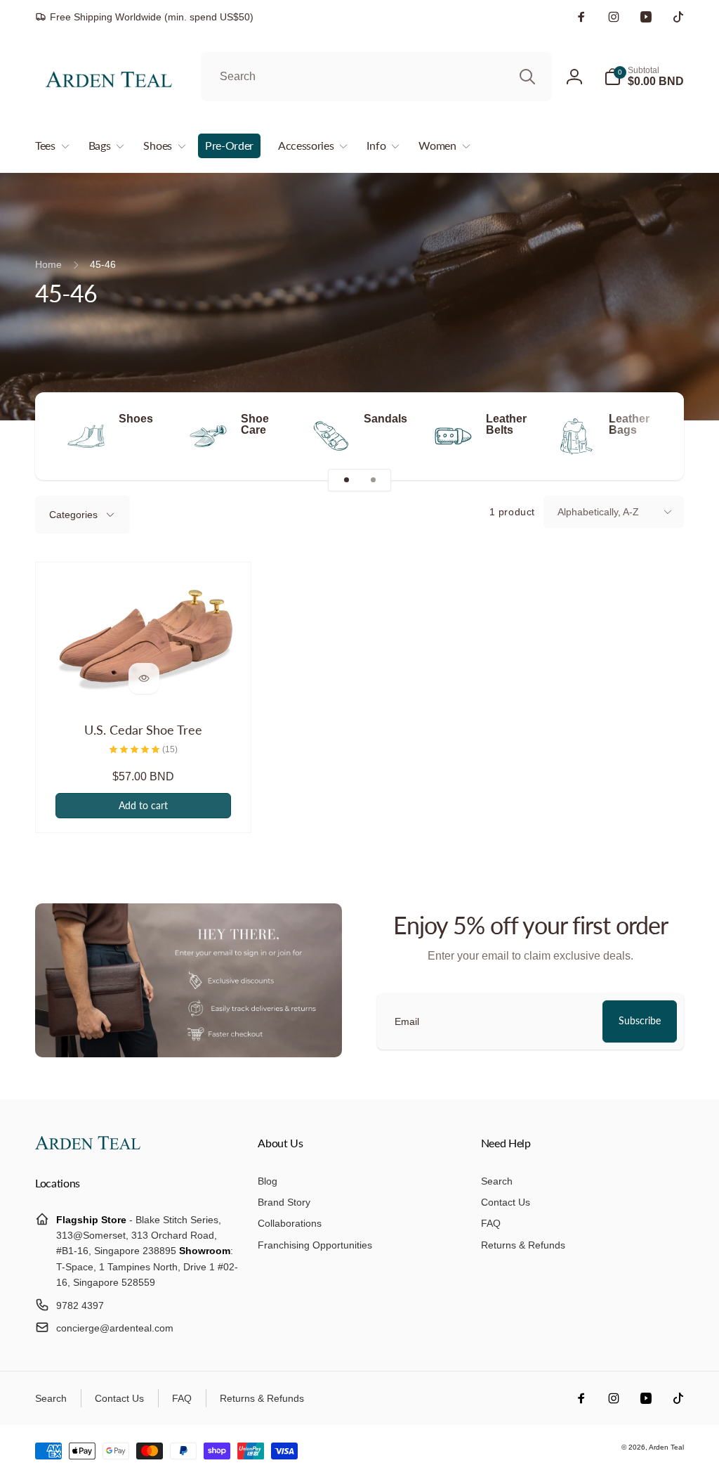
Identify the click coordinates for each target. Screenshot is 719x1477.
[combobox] (376, 76)
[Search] (527, 77)
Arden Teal (666, 1447)
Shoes (136, 419)
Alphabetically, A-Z (598, 511)
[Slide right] (649, 436)
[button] (644, 76)
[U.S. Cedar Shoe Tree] (143, 678)
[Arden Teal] (87, 1146)
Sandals (385, 419)
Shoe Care (255, 424)
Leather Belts (506, 424)
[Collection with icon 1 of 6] (346, 480)
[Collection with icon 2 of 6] (372, 480)
